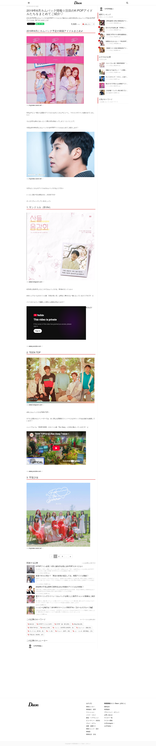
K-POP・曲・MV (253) (62, 624)
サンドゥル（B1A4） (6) (36, 631)
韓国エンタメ (90, 707)
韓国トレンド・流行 (92, 729)
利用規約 (107, 709)
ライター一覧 (108, 718)
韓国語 (88, 731)
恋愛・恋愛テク (91, 726)
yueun (37, 605)
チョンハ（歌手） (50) (63, 631)
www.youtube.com (35, 346)
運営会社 (107, 707)
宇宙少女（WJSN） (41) (36, 634)
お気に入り (87, 24)
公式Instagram (108, 723)
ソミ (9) (50, 631)
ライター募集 (108, 720)
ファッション (90, 712)
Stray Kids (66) (78, 624)
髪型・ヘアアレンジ (92, 718)
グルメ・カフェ (91, 723)
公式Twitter (107, 726)
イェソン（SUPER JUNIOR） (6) (64, 627)
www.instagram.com (35, 282)
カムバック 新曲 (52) (84, 627)
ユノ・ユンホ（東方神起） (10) (83, 631)
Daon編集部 (109, 93)
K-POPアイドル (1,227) (45, 624)
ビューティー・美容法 (93, 720)
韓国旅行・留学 (91, 709)
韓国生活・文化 (91, 734)
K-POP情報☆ (38, 646)
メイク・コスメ (91, 715)
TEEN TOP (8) (33, 627)
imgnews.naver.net (35, 105)
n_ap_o (38, 614)
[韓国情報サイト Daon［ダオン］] (78, 2)
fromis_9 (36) (46, 627)
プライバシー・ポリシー (111, 712)
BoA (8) (31, 624)
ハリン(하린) (39, 573)
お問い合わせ (108, 715)
